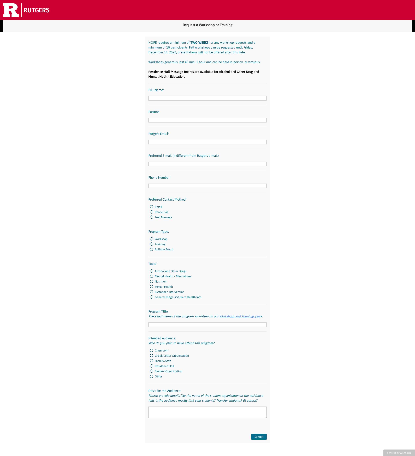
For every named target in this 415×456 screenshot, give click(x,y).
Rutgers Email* (158, 134)
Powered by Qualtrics (398, 452)
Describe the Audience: (205, 395)
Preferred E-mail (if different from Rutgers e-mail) (183, 155)
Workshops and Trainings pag (239, 316)
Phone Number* (159, 177)
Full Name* (156, 90)
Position (154, 112)
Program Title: (205, 313)
